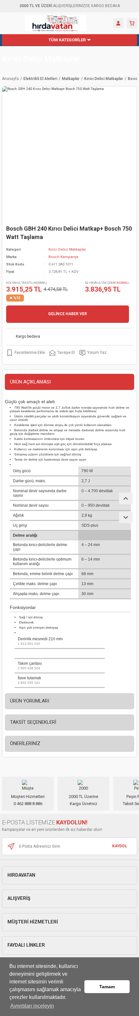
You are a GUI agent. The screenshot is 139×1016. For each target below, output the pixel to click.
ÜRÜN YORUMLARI (29, 701)
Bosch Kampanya (63, 257)
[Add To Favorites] (25, 352)
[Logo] (56, 23)
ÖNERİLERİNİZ (25, 743)
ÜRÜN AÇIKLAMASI (30, 382)
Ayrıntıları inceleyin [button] (32, 1006)
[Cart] (132, 23)
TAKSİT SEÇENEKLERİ (33, 722)
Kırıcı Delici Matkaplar (41, 59)
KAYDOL (119, 846)
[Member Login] (118, 23)
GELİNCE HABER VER (67, 314)
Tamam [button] (107, 986)
